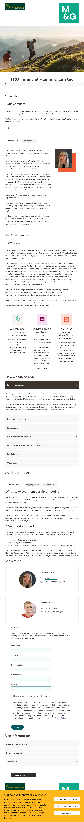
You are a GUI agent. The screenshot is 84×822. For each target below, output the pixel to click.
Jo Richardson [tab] (28, 141)
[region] (42, 806)
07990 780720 (51, 608)
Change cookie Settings (23, 775)
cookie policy (25, 815)
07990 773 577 (51, 578)
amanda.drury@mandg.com (55, 582)
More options (67, 813)
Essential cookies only (67, 806)
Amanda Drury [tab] (13, 140)
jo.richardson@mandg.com (55, 611)
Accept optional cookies (67, 799)
